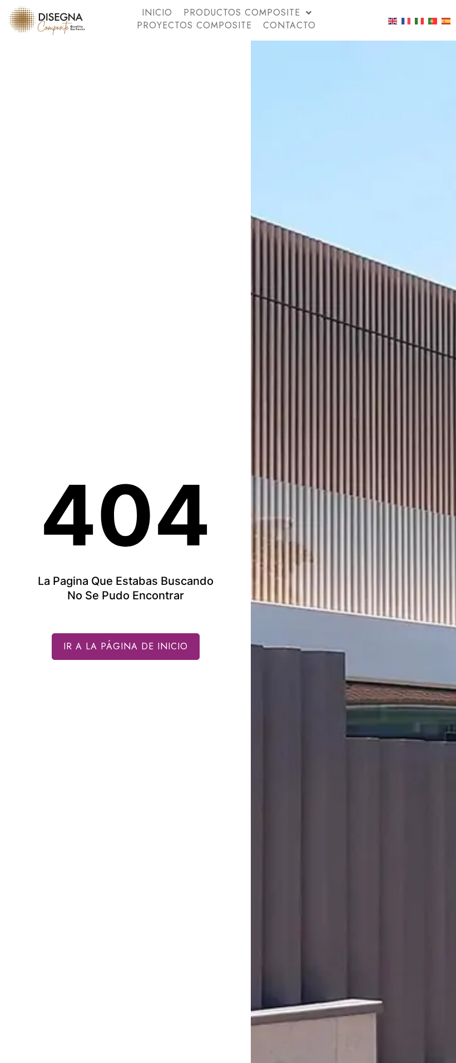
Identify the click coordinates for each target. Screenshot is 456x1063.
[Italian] (420, 20)
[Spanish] (447, 20)
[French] (407, 20)
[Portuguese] (433, 20)
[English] (393, 20)
